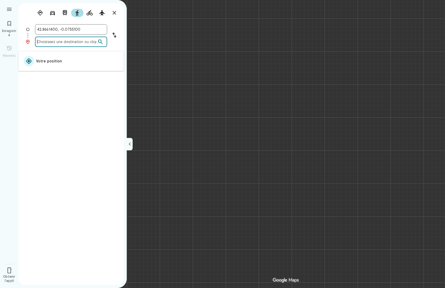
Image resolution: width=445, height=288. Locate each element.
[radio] (40, 13)
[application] (222, 144)
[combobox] (71, 29)
